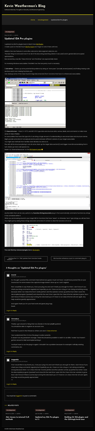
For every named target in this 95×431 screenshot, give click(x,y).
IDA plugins (36, 250)
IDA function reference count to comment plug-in (70, 258)
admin (16, 35)
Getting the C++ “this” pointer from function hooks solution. (24, 258)
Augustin (15, 360)
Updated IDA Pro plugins (18, 39)
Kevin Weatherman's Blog (25, 6)
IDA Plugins (39, 44)
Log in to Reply (12, 310)
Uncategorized (10, 32)
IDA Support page (35, 149)
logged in (19, 396)
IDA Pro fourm (30, 47)
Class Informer (52, 331)
